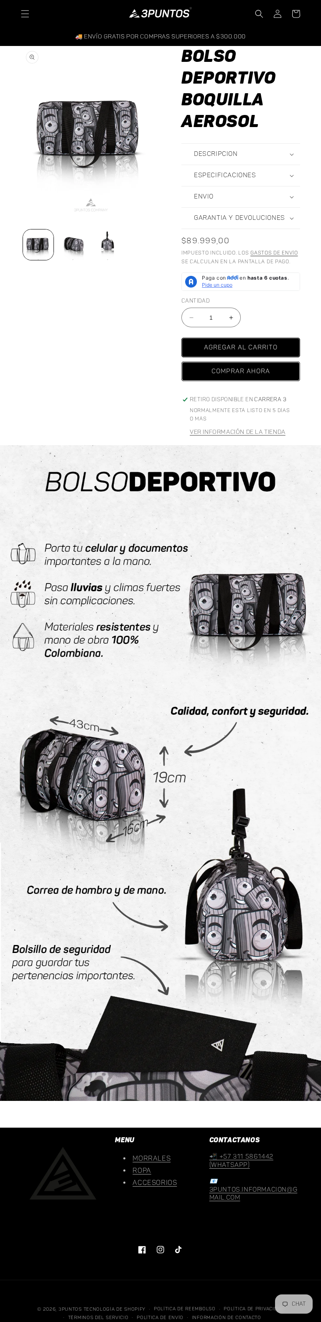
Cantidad (195, 301)
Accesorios (154, 1183)
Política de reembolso (185, 1309)
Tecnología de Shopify (115, 1309)
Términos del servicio (98, 1317)
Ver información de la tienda (237, 432)
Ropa (141, 1171)
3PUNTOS (70, 1309)
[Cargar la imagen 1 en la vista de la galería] (38, 244)
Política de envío (160, 1317)
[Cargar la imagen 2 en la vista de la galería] (73, 244)
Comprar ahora (240, 371)
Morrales (151, 1158)
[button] (25, 14)
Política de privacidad (253, 1309)
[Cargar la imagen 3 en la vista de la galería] (107, 244)
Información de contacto (226, 1317)
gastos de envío (274, 253)
